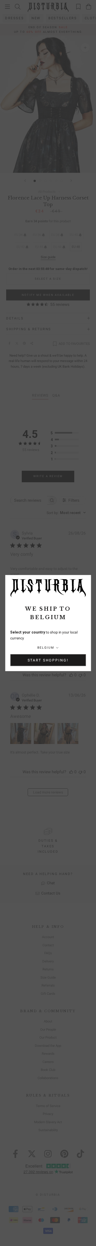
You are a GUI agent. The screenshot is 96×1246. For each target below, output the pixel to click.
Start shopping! (48, 660)
